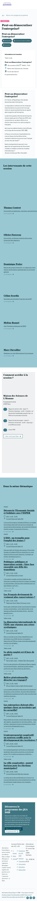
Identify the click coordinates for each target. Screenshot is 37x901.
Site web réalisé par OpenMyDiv (15, 897)
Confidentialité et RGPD (18, 895)
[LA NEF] (11, 83)
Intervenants (22, 864)
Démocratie (8, 40)
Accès (14, 856)
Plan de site (28, 895)
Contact (15, 859)
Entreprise (7, 45)
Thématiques (22, 861)
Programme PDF (11, 831)
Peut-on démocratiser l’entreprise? (13, 35)
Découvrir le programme (13, 829)
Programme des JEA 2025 (22, 853)
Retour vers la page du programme (17, 15)
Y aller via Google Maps (12, 436)
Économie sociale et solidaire (23, 40)
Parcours (21, 858)
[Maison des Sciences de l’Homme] (25, 83)
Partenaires (22, 867)
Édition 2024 (22, 870)
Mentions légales (6, 895)
